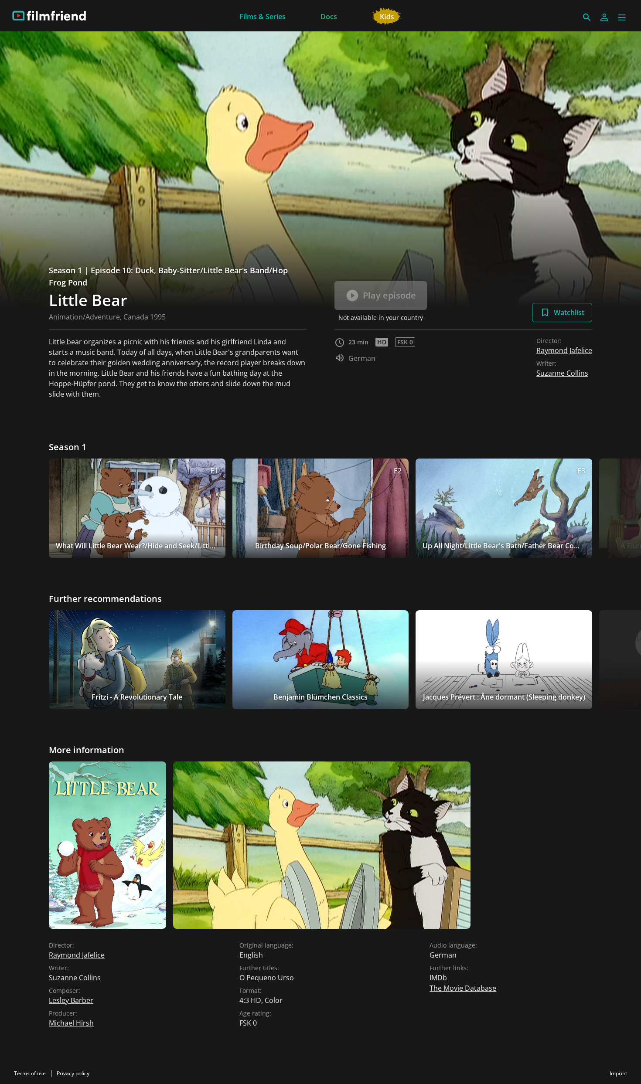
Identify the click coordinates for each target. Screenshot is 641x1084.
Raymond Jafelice (564, 350)
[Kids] (387, 15)
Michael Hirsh (71, 1023)
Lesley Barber (71, 1000)
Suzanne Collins (562, 373)
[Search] (587, 17)
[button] (622, 17)
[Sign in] (604, 17)
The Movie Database (463, 988)
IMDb (438, 977)
